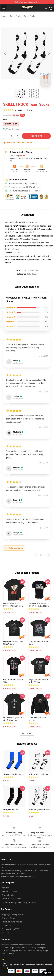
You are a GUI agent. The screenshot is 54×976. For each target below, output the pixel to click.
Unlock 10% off (5, 964)
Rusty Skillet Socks (10, 810)
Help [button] (49, 973)
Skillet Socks (29, 16)
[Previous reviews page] (35, 555)
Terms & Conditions (10, 891)
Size (5, 120)
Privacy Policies (8, 895)
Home (4, 16)
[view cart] (50, 7)
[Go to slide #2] (34, 93)
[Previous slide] (5, 53)
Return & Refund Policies (12, 922)
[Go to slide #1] (20, 93)
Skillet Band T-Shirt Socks (13, 774)
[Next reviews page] (48, 555)
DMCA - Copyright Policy (11, 899)
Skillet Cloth (15, 16)
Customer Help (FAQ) (10, 929)
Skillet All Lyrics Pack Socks (39, 810)
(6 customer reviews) (23, 110)
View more (27, 733)
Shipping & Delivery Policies (13, 914)
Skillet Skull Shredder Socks (39, 774)
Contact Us (6, 925)
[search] (46, 7)
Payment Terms (8, 918)
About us (5, 888)
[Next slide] (49, 53)
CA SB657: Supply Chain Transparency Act (19, 902)
